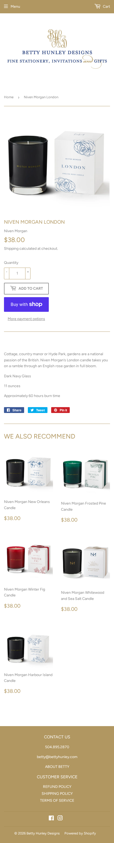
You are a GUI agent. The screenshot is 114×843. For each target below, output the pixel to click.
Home (9, 97)
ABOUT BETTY (57, 766)
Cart (106, 6)
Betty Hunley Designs (43, 833)
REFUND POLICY (57, 786)
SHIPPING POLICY (57, 793)
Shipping (11, 248)
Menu (15, 6)
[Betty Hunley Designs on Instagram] (60, 819)
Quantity (11, 262)
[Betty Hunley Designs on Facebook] (51, 819)
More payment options (26, 319)
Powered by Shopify (80, 833)
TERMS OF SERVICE (57, 800)
